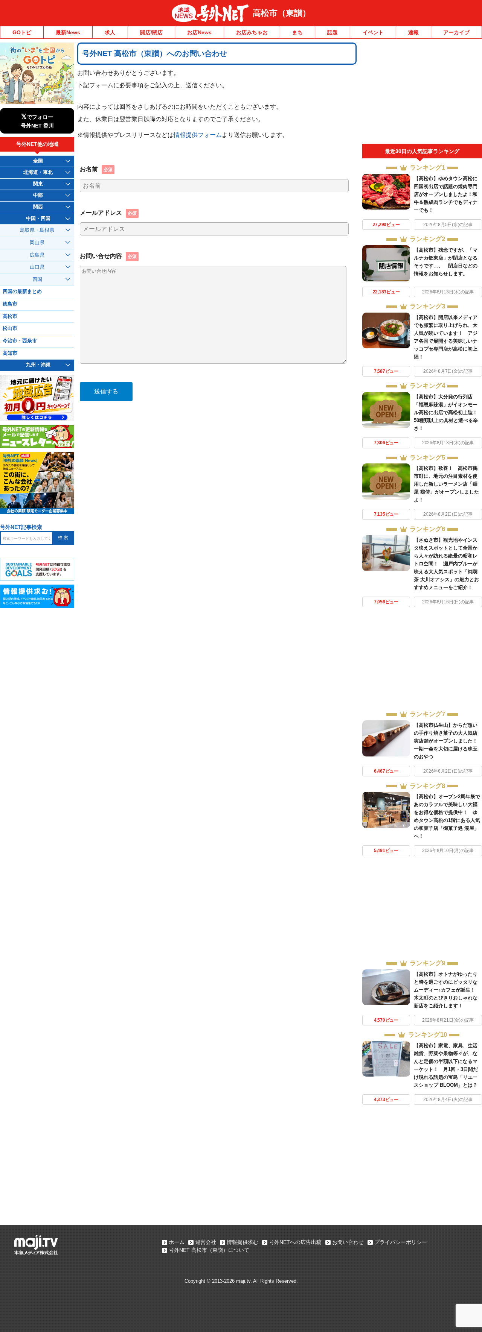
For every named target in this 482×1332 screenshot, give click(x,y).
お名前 (96, 169)
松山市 (10, 328)
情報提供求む (242, 1242)
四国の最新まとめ (22, 291)
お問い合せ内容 (108, 255)
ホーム (177, 1242)
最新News (68, 32)
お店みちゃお (252, 32)
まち (297, 32)
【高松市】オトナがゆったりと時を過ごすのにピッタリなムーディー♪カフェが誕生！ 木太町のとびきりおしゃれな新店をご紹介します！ (447, 989)
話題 (332, 32)
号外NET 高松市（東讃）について (209, 1250)
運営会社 (205, 1242)
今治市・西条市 (20, 340)
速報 (413, 32)
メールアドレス (108, 212)
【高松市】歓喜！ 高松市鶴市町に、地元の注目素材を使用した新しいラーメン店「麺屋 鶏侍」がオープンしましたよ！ (446, 484)
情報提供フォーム (198, 134)
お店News (199, 32)
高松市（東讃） (282, 13)
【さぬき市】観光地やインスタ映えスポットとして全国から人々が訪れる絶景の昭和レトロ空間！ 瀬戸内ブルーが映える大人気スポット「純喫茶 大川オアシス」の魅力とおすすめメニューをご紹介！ (446, 563)
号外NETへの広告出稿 (295, 1242)
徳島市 (10, 304)
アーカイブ (456, 32)
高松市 (10, 316)
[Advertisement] (422, 93)
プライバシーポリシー (400, 1242)
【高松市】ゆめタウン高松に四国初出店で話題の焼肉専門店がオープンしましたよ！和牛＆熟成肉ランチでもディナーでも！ (445, 194)
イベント (373, 32)
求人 (110, 32)
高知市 (10, 353)
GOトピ (21, 32)
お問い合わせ (348, 1242)
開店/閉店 (151, 32)
